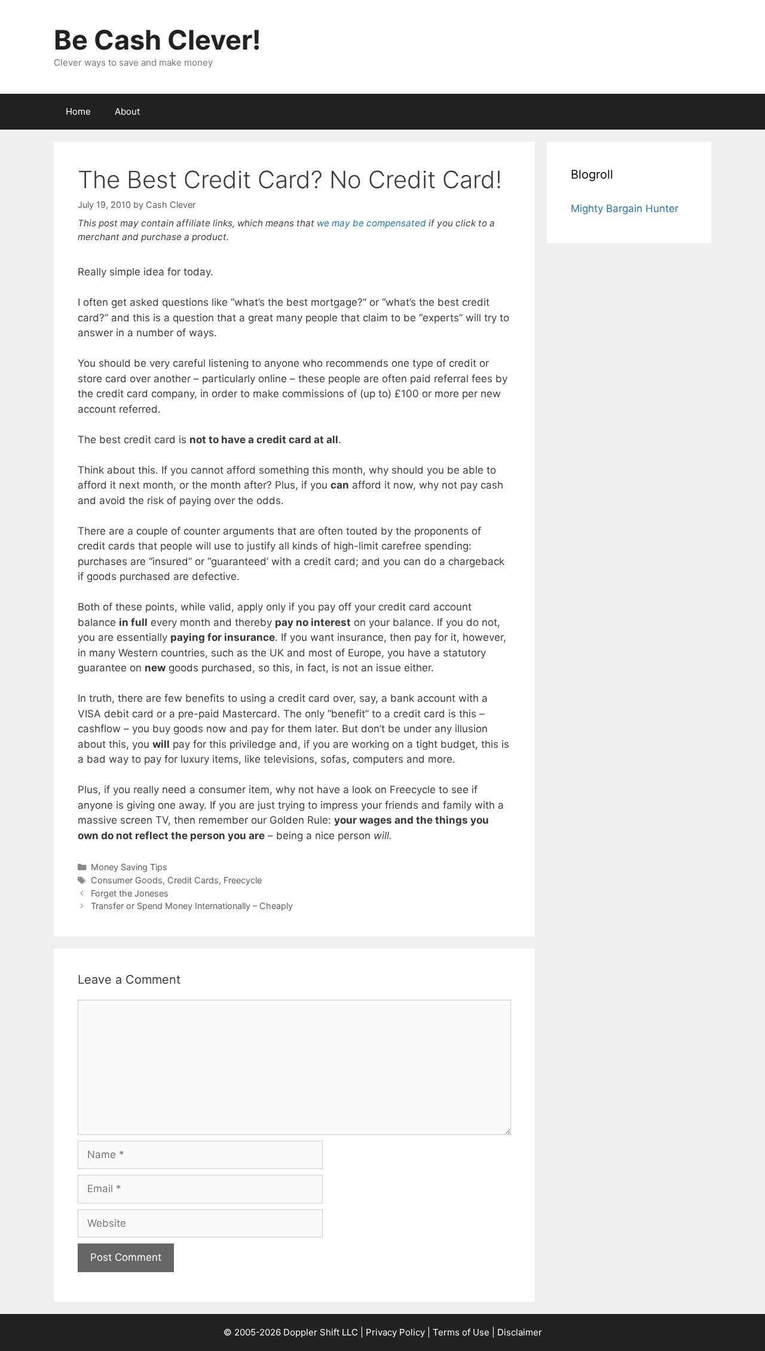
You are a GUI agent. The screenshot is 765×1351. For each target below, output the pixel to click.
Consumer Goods (127, 880)
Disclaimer (519, 1332)
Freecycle (243, 880)
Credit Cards (193, 880)
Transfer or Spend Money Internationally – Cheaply (192, 906)
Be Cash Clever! (157, 39)
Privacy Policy (395, 1332)
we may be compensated (371, 223)
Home (78, 111)
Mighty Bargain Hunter (624, 208)
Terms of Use (461, 1332)
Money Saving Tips (129, 867)
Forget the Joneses (130, 893)
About (127, 111)
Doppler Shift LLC (320, 1332)
